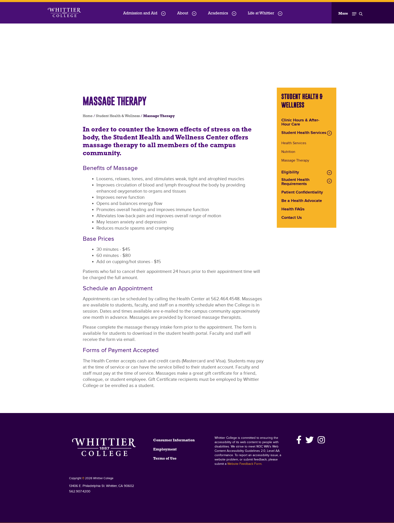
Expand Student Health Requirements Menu (329, 181)
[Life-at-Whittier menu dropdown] (280, 13)
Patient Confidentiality (302, 192)
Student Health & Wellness (118, 116)
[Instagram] (320, 440)
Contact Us (291, 218)
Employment (165, 449)
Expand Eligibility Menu (329, 172)
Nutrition (288, 152)
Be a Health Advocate (301, 201)
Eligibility (290, 172)
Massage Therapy (295, 161)
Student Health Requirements (295, 182)
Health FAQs (293, 209)
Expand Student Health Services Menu (329, 133)
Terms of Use (164, 458)
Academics (218, 13)
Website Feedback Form (244, 464)
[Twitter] (309, 440)
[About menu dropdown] (194, 13)
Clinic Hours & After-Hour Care (300, 122)
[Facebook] (299, 440)
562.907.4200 (79, 491)
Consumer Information (174, 440)
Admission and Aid (140, 13)
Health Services (293, 143)
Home (88, 116)
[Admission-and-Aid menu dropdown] (163, 13)
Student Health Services (303, 133)
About (182, 13)
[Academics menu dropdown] (234, 13)
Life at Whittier (261, 13)
